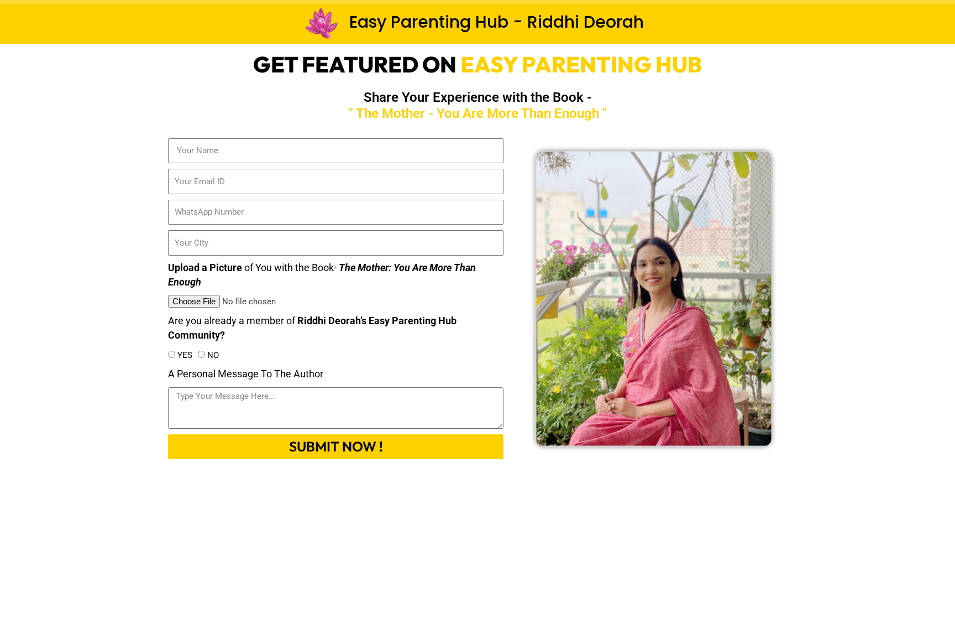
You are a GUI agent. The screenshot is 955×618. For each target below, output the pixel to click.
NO (213, 355)
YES (184, 355)
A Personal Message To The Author (245, 374)
